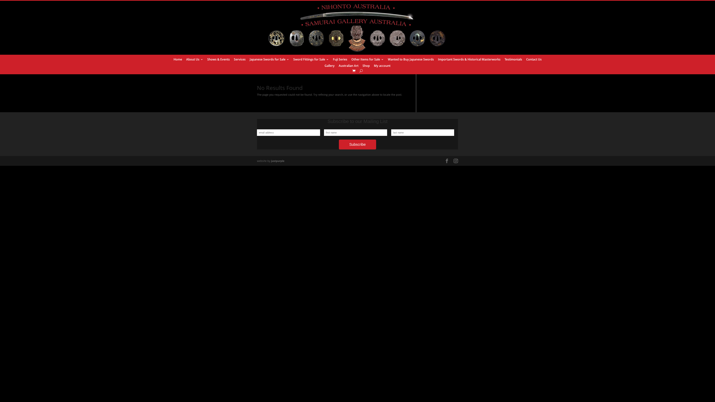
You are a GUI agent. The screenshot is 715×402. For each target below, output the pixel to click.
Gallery (330, 66)
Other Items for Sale (365, 59)
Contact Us (534, 59)
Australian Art (348, 66)
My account (382, 66)
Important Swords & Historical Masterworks (469, 59)
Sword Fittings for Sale (309, 59)
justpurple (277, 161)
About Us (192, 59)
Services (240, 59)
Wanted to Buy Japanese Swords (411, 59)
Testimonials (513, 59)
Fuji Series (340, 59)
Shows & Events (218, 59)
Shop (366, 66)
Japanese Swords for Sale (267, 59)
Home (178, 59)
